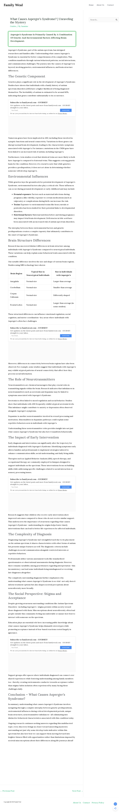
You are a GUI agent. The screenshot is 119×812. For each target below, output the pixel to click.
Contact (86, 802)
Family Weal (13, 5)
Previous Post (7, 791)
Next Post (77, 791)
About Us (77, 802)
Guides (13, 26)
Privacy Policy (98, 802)
